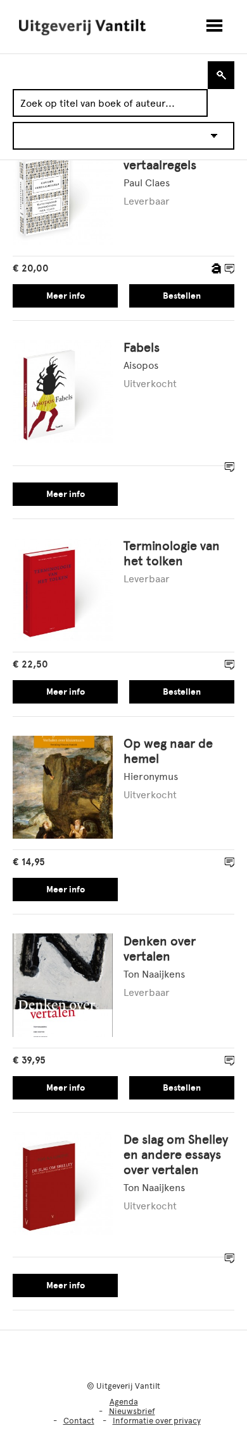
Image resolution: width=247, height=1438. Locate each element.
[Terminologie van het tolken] (63, 591)
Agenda (124, 1401)
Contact (78, 1420)
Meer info (65, 296)
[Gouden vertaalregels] (63, 195)
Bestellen (182, 296)
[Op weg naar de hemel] (63, 788)
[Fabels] (63, 392)
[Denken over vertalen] (63, 986)
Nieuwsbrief (132, 1411)
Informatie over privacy (157, 1420)
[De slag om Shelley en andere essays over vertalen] (63, 1184)
